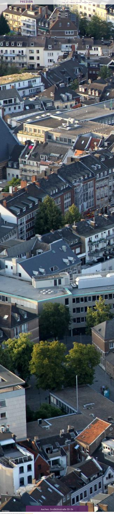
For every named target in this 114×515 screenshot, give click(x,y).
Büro (67, 2)
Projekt (63, 2)
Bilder (83, 2)
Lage (87, 2)
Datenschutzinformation (28, 513)
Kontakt (90, 2)
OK (32, 513)
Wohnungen (78, 2)
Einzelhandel (72, 2)
